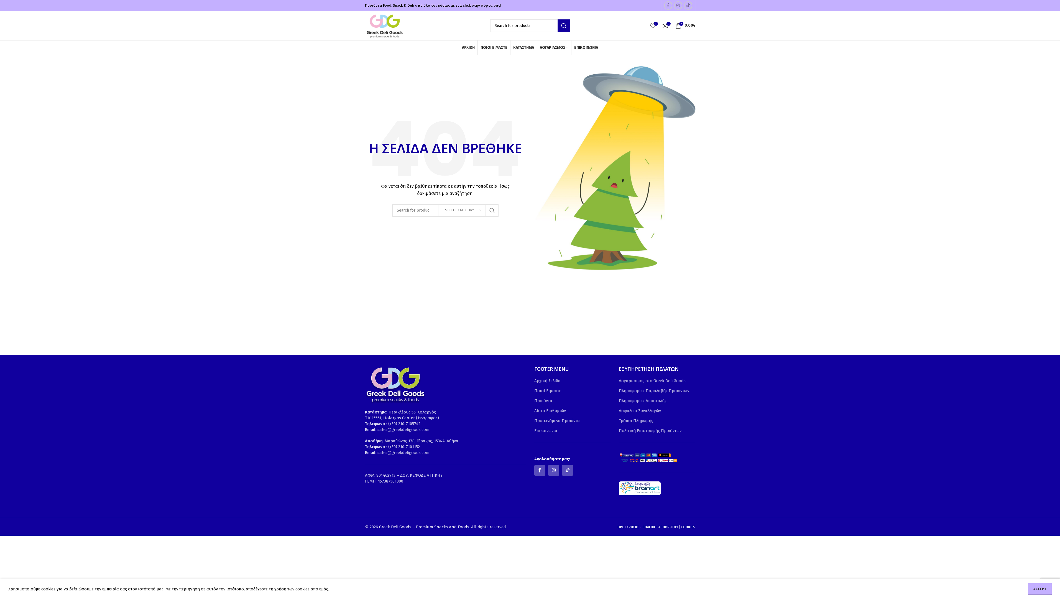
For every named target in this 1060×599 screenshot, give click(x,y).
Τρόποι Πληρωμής (636, 420)
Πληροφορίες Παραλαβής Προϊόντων (654, 390)
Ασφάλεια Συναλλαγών (640, 410)
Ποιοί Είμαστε (547, 390)
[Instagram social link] (678, 5)
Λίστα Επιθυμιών (550, 410)
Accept (1039, 589)
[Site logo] (384, 25)
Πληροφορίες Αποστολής (642, 400)
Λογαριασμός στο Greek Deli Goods (652, 380)
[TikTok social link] (688, 5)
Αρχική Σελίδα (547, 380)
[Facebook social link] (668, 5)
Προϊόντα (543, 400)
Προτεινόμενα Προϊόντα (557, 420)
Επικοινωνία (545, 430)
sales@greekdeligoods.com (403, 429)
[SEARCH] (564, 25)
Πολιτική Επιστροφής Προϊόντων (650, 430)
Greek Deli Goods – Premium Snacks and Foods (424, 526)
